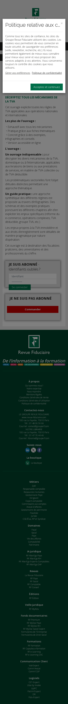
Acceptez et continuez (46, 87)
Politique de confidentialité (47, 73)
